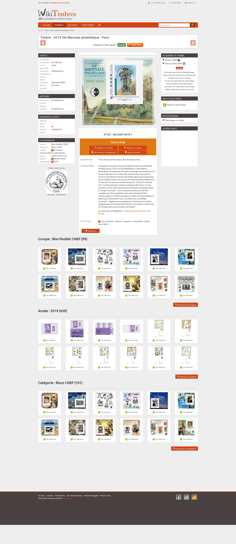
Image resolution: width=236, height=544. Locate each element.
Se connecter (158, 3)
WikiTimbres (67, 498)
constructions (46, 152)
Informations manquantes (104, 152)
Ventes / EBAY (171, 60)
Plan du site (105, 495)
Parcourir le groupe (186, 304)
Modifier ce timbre (104, 147)
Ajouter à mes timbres (176, 104)
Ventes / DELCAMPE (174, 63)
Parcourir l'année (187, 376)
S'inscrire (176, 3)
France (190, 3)
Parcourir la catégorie (185, 448)
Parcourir (87, 25)
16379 (46, 3)
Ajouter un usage (133, 147)
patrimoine (59, 152)
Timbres (58, 25)
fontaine (58, 150)
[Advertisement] (148, 14)
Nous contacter (133, 152)
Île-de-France (60, 158)
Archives (72, 25)
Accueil (47, 25)
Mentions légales (91, 495)
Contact (49, 495)
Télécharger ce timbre (174, 120)
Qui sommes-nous (74, 495)
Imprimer (91, 231)
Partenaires (60, 495)
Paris (56, 161)
